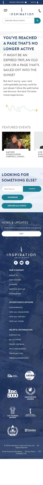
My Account (15, 340)
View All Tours (16, 321)
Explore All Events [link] (17, 205)
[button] (25, 2)
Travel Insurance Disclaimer (12, 451)
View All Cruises (17, 317)
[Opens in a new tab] (12, 375)
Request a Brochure (17, 2)
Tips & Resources (17, 349)
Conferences (16, 307)
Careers (13, 284)
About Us (13, 275)
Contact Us (15, 335)
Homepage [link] (13, 197)
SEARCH (32, 189)
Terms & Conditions (19, 358)
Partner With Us (17, 289)
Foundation (15, 294)
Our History (15, 280)
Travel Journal (17, 344)
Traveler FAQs (16, 353)
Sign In (33, 2)
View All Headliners (19, 312)
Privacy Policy (30, 451)
